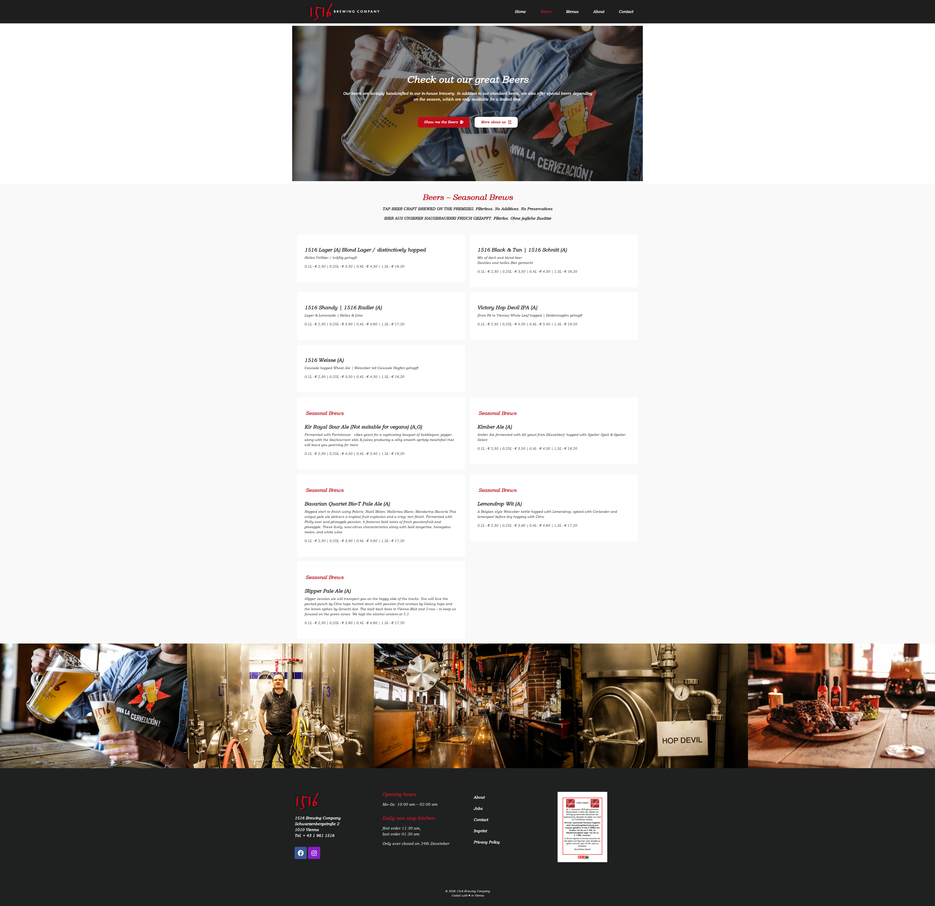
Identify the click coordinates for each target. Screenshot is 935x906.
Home (520, 11)
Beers (545, 11)
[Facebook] (301, 853)
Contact (626, 11)
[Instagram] (314, 853)
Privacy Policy (487, 842)
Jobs (478, 808)
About (598, 11)
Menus (572, 11)
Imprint (480, 831)
